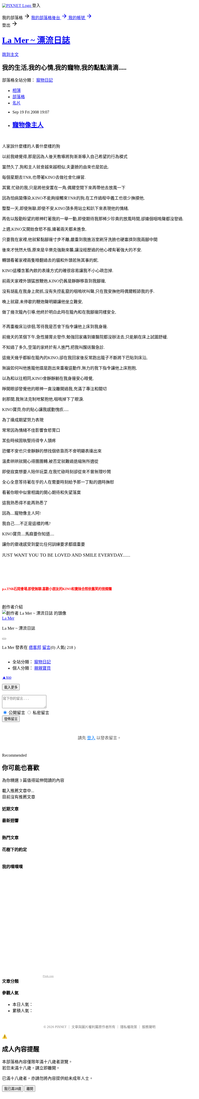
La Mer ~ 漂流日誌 (36, 40)
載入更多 (11, 687)
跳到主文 (10, 54)
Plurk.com (48, 976)
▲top (6, 677)
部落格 (18, 97)
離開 (29, 1089)
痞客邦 (35, 647)
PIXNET (61, 1027)
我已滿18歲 (12, 1089)
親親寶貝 (42, 668)
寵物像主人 (28, 125)
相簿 (16, 90)
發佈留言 (11, 719)
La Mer (8, 618)
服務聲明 (148, 1027)
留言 (46, 647)
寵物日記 (44, 80)
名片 (16, 103)
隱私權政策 (128, 1027)
